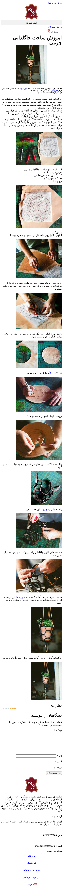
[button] (31, 22)
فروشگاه (31, 863)
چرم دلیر (31, 855)
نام (59, 756)
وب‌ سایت (57, 767)
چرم (59, 283)
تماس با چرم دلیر (31, 870)
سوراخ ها (21, 597)
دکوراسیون (24, 88)
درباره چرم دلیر (31, 877)
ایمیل (58, 761)
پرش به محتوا (55, 2)
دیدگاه (58, 730)
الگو (50, 372)
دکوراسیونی (54, 90)
